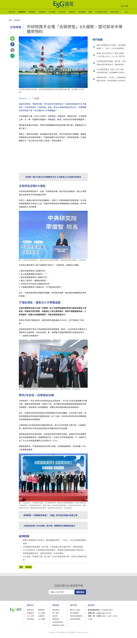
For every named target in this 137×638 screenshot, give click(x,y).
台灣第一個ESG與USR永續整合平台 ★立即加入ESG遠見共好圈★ (53, 176)
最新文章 (12, 11)
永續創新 (42, 11)
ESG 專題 (41, 619)
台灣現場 (15, 27)
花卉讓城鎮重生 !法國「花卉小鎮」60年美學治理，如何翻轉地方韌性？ (111, 71)
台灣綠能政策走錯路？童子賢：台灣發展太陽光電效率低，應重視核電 (53, 546)
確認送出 (80, 591)
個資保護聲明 (75, 619)
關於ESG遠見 (75, 610)
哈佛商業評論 (57, 622)
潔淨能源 (28, 567)
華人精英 (55, 613)
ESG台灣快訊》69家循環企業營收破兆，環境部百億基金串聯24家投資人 (54, 549)
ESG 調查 (41, 613)
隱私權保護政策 (76, 616)
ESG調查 (52, 11)
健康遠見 (55, 619)
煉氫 (59, 119)
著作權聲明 (74, 613)
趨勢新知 (22, 11)
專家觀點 (82, 11)
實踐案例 (32, 11)
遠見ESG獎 (114, 11)
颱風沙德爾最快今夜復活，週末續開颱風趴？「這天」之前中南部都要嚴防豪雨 (54, 542)
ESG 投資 (30, 616)
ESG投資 (62, 11)
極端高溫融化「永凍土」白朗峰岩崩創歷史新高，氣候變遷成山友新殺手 (111, 79)
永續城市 (71, 11)
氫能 (21, 567)
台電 (30, 116)
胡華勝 (36, 98)
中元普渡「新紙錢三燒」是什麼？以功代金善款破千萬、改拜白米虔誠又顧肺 (54, 558)
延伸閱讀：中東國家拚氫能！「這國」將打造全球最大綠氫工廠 (50, 515)
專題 (90, 11)
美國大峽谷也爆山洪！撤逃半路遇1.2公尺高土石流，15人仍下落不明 (110, 55)
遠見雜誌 (55, 610)
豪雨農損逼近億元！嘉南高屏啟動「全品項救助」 (44, 553)
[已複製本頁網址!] (12, 52)
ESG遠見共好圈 (101, 11)
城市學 (54, 616)
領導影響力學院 (58, 625)
